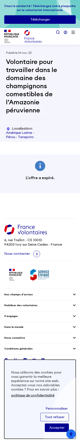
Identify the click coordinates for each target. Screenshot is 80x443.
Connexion (65, 32)
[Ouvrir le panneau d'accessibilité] (71, 434)
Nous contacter (17, 253)
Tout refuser (54, 417)
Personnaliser (57, 408)
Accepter (56, 427)
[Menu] (73, 32)
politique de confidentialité (32, 395)
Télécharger (40, 19)
